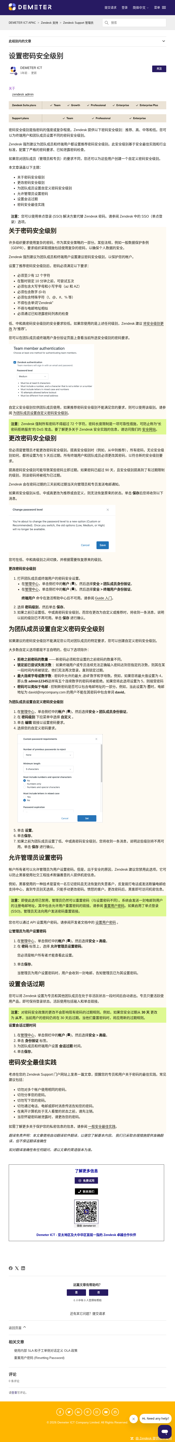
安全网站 (149, 429)
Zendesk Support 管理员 (78, 22)
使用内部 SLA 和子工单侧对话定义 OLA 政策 (45, 1350)
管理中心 (32, 584)
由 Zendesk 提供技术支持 (154, 1438)
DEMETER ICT (31, 68)
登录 (14, 1392)
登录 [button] (125, 7)
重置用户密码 (114, 906)
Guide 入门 (103, 598)
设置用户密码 (105, 922)
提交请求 (111, 7)
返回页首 (15, 1328)
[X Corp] (17, 1268)
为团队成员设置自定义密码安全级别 (40, 413)
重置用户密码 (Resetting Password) (39, 1358)
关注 (159, 68)
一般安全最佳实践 (101, 1126)
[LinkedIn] (23, 1268)
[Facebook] (11, 1268)
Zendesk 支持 (49, 22)
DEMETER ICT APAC (22, 22)
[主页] (30, 9)
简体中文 (139, 7)
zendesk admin (23, 94)
